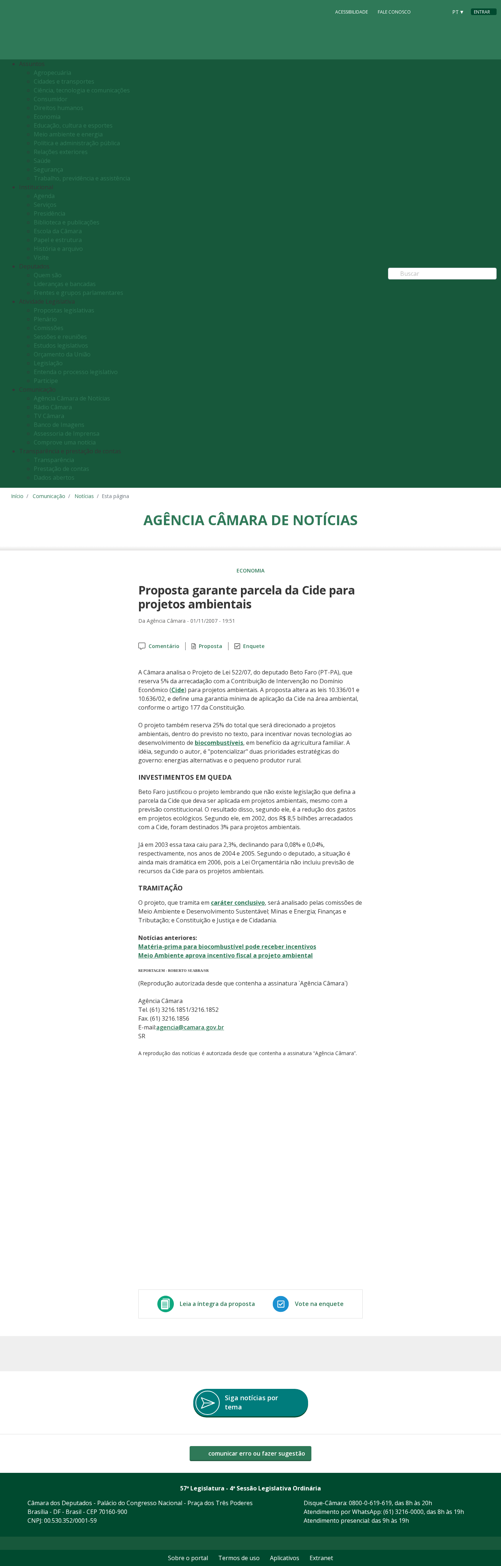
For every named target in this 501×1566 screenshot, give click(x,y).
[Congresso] (425, 11)
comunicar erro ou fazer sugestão (256, 1453)
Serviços (45, 205)
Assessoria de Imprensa (66, 433)
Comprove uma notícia (65, 442)
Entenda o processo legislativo (76, 372)
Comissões (48, 328)
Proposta (210, 646)
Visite (41, 257)
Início (17, 496)
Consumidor (50, 99)
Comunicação (49, 496)
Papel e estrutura (58, 240)
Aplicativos (284, 1558)
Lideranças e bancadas (65, 284)
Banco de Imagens (59, 425)
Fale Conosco (394, 12)
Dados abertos (54, 477)
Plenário (45, 319)
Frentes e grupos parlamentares (78, 293)
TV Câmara (49, 416)
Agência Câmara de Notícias (72, 398)
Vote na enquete (319, 1304)
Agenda (44, 196)
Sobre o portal (188, 1558)
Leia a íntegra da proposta (217, 1304)
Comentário (164, 646)
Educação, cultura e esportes (73, 125)
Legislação (48, 363)
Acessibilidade (351, 12)
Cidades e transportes (64, 81)
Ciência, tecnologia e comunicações (82, 90)
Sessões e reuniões (60, 337)
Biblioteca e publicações (66, 222)
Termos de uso (239, 1558)
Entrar (482, 12)
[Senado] (439, 11)
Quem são (48, 275)
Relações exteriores (61, 152)
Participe (46, 381)
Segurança (48, 169)
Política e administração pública (77, 143)
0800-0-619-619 (370, 1503)
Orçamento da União (62, 354)
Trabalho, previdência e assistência (82, 178)
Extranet (321, 1558)
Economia (47, 117)
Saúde (42, 161)
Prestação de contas (61, 469)
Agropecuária (52, 73)
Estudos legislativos (61, 345)
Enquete (253, 646)
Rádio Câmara (53, 407)
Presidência (49, 213)
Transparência (54, 460)
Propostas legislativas (64, 310)
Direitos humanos (58, 108)
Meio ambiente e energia (68, 134)
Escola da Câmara (58, 231)
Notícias (84, 496)
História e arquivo (58, 249)
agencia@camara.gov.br (190, 1027)
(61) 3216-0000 (403, 1512)
